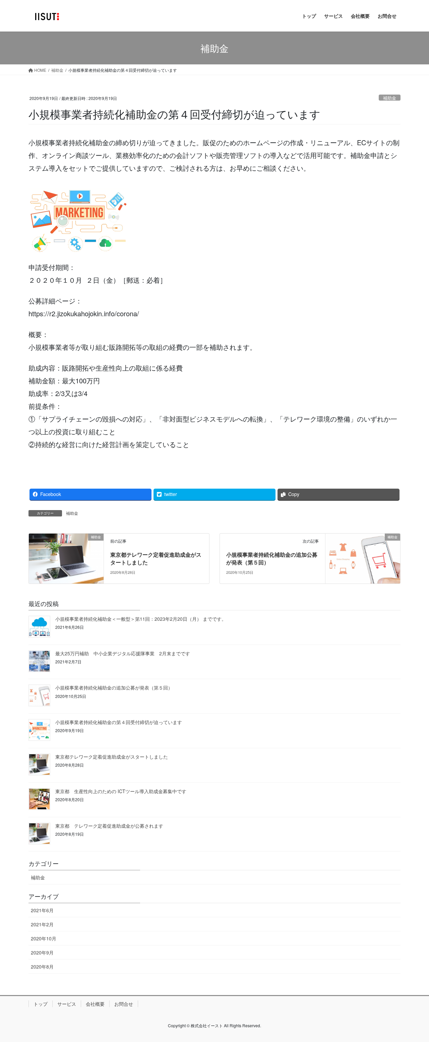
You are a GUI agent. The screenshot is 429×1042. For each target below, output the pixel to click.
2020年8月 (42, 966)
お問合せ (123, 1003)
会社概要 (95, 1003)
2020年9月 (42, 952)
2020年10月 (43, 938)
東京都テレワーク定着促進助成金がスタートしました (155, 558)
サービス (66, 1003)
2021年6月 (42, 910)
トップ (41, 1003)
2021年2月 (42, 924)
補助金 (389, 98)
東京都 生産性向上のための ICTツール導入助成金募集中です (120, 791)
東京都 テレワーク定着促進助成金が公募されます (109, 825)
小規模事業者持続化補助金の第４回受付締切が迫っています (118, 722)
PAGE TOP (412, 1004)
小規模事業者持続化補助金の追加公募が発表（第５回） (271, 558)
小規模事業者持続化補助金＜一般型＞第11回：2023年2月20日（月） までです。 (140, 618)
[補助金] (66, 558)
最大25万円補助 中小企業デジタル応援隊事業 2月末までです (122, 653)
